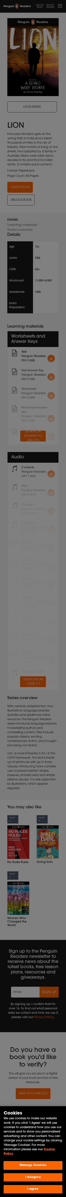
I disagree (33, 1177)
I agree (32, 1189)
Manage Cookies (33, 1165)
